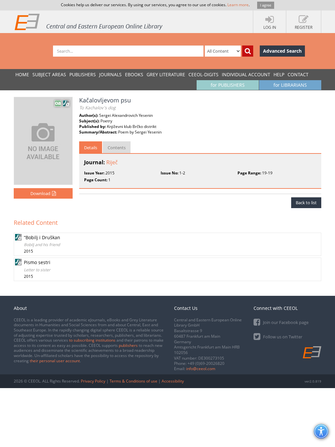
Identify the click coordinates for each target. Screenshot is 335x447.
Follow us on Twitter (282, 337)
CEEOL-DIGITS (203, 74)
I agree (265, 5)
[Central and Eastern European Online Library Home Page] (89, 21)
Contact (298, 74)
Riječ (112, 162)
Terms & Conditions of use (133, 381)
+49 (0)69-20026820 (205, 363)
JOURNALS (110, 74)
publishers (128, 345)
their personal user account (55, 361)
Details (90, 148)
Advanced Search (282, 51)
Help (278, 74)
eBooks (134, 74)
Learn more (238, 5)
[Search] (247, 51)
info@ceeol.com (200, 368)
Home (22, 74)
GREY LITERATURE (166, 74)
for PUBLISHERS (228, 85)
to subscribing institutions (92, 340)
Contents (117, 148)
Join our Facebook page (285, 322)
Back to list (306, 203)
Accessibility (173, 381)
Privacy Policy (93, 381)
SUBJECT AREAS (49, 74)
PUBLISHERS (82, 74)
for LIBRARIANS (290, 85)
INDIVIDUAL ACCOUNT (246, 74)
